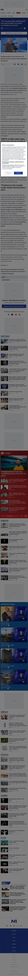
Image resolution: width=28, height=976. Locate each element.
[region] (14, 159)
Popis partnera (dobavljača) (7, 168)
